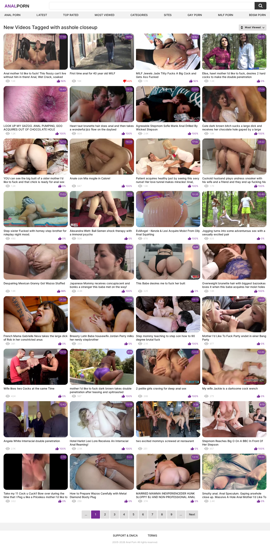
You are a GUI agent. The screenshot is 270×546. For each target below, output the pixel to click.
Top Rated (70, 15)
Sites (168, 15)
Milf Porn (225, 15)
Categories (139, 15)
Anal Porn (12, 15)
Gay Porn (195, 15)
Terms (152, 535)
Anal (17, 6)
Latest (42, 15)
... (181, 514)
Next (192, 514)
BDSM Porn (257, 15)
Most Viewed (104, 15)
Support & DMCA (125, 535)
